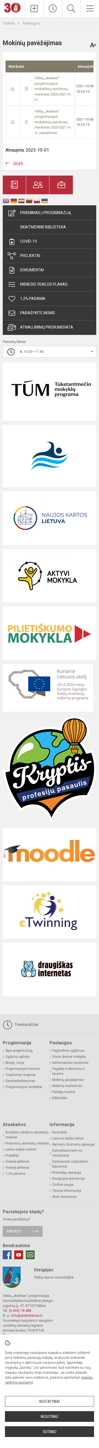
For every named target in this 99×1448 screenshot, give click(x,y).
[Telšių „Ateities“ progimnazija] (12, 7)
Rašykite (14, 1231)
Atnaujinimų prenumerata (46, 327)
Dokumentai (32, 270)
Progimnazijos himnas (23, 1069)
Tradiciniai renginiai (20, 1075)
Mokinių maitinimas (67, 1086)
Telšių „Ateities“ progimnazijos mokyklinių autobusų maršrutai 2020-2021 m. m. (53, 89)
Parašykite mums (37, 313)
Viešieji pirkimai (17, 1161)
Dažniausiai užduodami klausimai (70, 1164)
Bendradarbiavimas (20, 1081)
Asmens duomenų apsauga (73, 1144)
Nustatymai (49, 1401)
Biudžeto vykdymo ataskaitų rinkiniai (27, 1134)
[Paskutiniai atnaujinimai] (53, 8)
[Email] (30, 1254)
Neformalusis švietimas (70, 1063)
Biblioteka (59, 1098)
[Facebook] (7, 1254)
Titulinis (9, 23)
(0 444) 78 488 (20, 1310)
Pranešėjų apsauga (66, 1172)
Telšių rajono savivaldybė (53, 1277)
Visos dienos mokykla (69, 1057)
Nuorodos (59, 1132)
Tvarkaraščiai (25, 1024)
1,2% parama (32, 298)
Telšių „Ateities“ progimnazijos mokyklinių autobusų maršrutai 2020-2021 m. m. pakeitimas (53, 122)
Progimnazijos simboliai (24, 1087)
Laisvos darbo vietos (68, 1138)
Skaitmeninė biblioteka (43, 227)
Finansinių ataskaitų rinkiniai (27, 1143)
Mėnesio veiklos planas (44, 284)
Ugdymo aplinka (18, 1057)
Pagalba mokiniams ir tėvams (68, 1071)
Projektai (30, 255)
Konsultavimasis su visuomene (67, 1153)
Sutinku (49, 1432)
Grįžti (18, 163)
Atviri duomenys (64, 1197)
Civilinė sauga (62, 1185)
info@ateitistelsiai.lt (26, 1315)
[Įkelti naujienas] (34, 8)
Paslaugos (31, 23)
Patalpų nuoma (63, 1092)
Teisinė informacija (66, 1191)
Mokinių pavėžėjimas (68, 1080)
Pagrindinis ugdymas (68, 1051)
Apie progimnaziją (19, 1051)
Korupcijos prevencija (68, 1179)
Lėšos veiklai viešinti (21, 1149)
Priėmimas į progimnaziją (45, 213)
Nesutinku (49, 1416)
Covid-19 (28, 241)
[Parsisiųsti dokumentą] (12, 89)
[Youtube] (18, 1254)
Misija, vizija (15, 1063)
